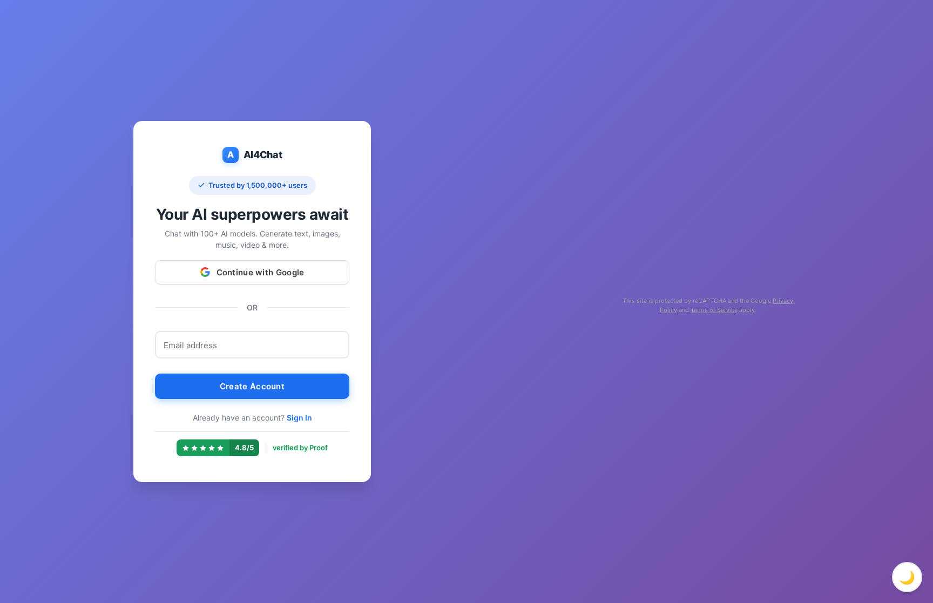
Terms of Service (714, 310)
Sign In (299, 417)
